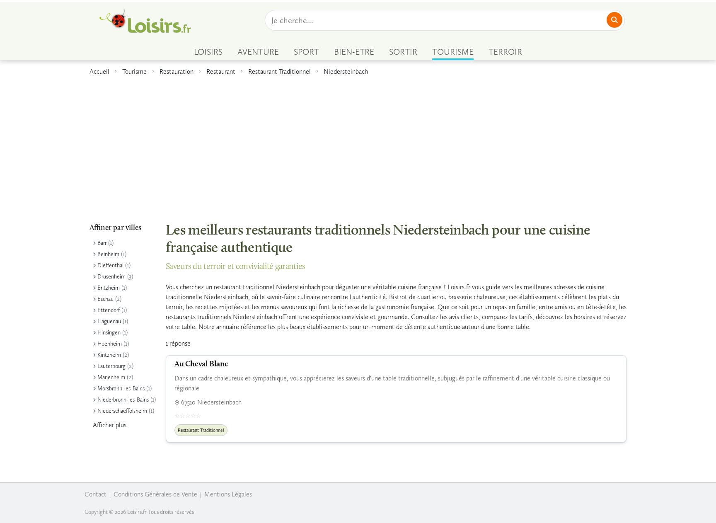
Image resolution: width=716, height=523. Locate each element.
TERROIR (505, 52)
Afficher (109, 425)
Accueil (99, 71)
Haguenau (109, 321)
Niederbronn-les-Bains (123, 399)
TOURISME (453, 52)
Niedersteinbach (346, 71)
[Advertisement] (358, 145)
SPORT (306, 52)
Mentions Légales (228, 494)
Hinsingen (109, 332)
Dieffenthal (110, 265)
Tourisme (134, 71)
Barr (101, 243)
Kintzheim (109, 354)
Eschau (105, 299)
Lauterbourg (111, 366)
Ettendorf (108, 310)
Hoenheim (109, 343)
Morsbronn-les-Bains (121, 388)
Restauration (177, 71)
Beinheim (108, 254)
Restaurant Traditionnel (279, 71)
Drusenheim (111, 276)
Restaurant (220, 71)
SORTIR (403, 52)
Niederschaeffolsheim (122, 410)
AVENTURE (258, 52)
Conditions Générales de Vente (155, 494)
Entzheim (108, 287)
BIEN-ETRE (354, 52)
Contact (95, 494)
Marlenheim (111, 377)
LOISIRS (208, 52)
